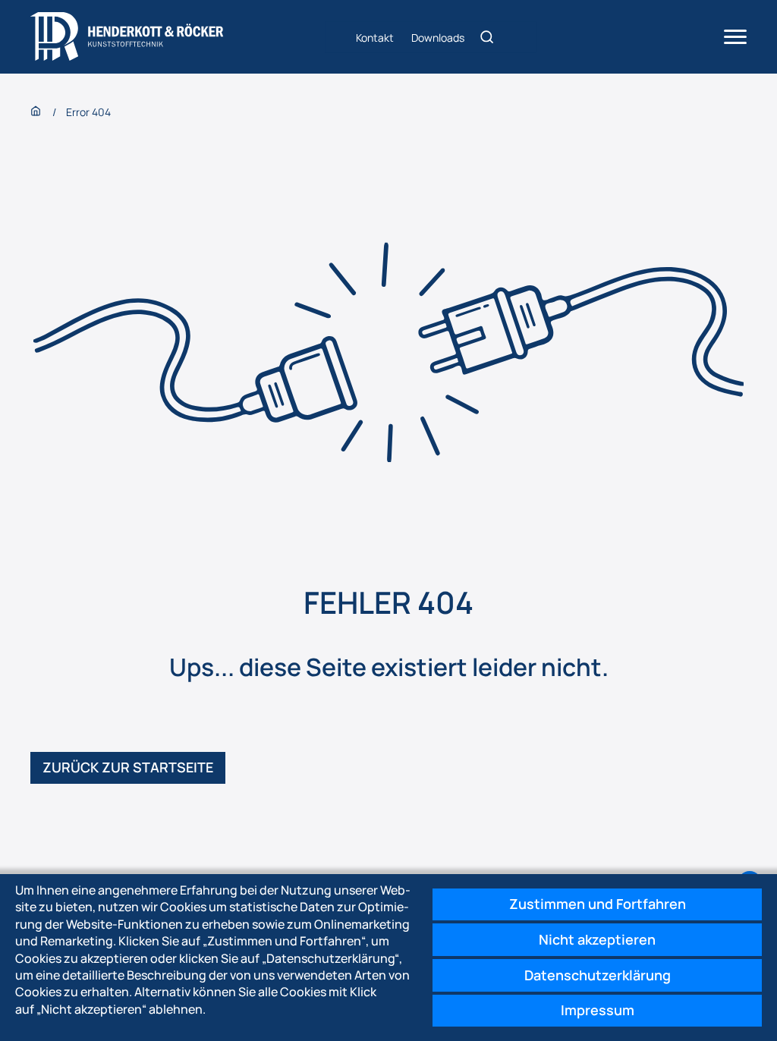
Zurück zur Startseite (127, 767)
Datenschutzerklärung (597, 975)
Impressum (597, 1010)
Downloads (437, 37)
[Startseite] (127, 36)
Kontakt (375, 37)
